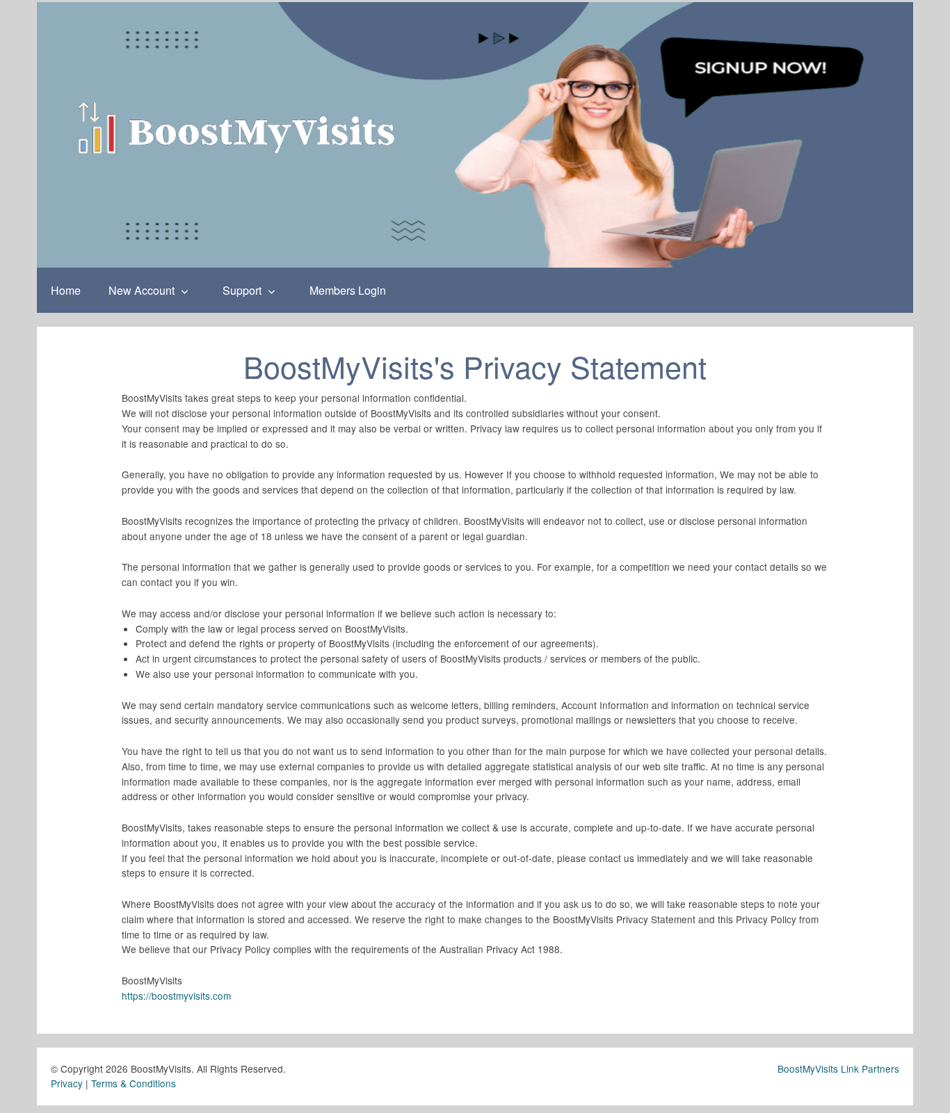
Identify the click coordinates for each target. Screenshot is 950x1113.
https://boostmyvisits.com (176, 995)
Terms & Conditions (133, 1083)
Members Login (347, 290)
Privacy (67, 1083)
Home (66, 290)
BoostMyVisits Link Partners (838, 1068)
